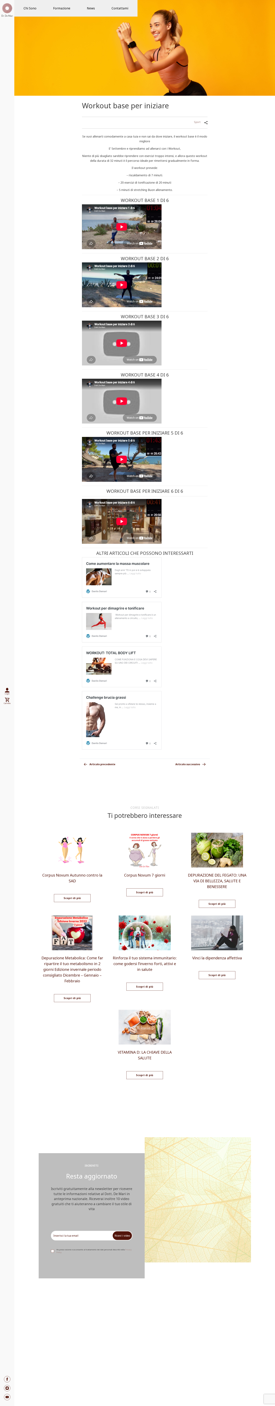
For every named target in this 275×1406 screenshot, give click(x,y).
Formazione (61, 8)
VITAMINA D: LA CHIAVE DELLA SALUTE (145, 1054)
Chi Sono (30, 8)
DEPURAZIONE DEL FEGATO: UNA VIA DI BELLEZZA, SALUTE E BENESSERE (217, 880)
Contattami (120, 8)
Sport (197, 122)
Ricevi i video (122, 1235)
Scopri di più (72, 898)
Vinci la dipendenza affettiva (217, 957)
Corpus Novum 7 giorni (144, 875)
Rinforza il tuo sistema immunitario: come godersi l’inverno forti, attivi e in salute (145, 963)
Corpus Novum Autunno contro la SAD (72, 877)
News (91, 8)
